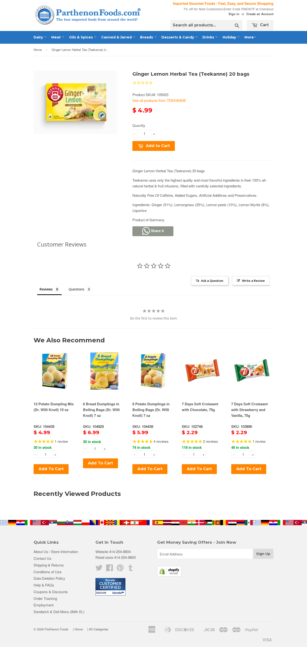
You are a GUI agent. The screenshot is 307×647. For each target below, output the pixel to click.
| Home (78, 629)
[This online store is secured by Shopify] (169, 575)
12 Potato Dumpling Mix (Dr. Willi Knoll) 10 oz (54, 406)
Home (38, 49)
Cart (264, 25)
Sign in (234, 14)
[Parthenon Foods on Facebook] (109, 569)
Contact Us (42, 558)
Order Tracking (45, 598)
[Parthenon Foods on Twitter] (99, 569)
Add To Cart (51, 469)
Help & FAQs (44, 584)
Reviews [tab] (46, 289)
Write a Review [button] (253, 280)
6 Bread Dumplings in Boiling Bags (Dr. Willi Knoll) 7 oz (101, 409)
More (249, 37)
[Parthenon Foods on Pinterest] (120, 569)
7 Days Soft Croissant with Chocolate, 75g (200, 406)
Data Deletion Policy (49, 578)
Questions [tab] (76, 289)
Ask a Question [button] (212, 280)
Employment (43, 604)
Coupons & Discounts (51, 591)
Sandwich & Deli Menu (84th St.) (59, 611)
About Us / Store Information (56, 551)
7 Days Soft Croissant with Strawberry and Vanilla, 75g (249, 409)
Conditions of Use (47, 571)
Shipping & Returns (49, 564)
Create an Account (259, 14)
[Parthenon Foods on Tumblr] (130, 569)
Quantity (138, 125)
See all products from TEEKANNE (159, 100)
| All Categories (97, 629)
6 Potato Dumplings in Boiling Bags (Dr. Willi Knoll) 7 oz (151, 409)
